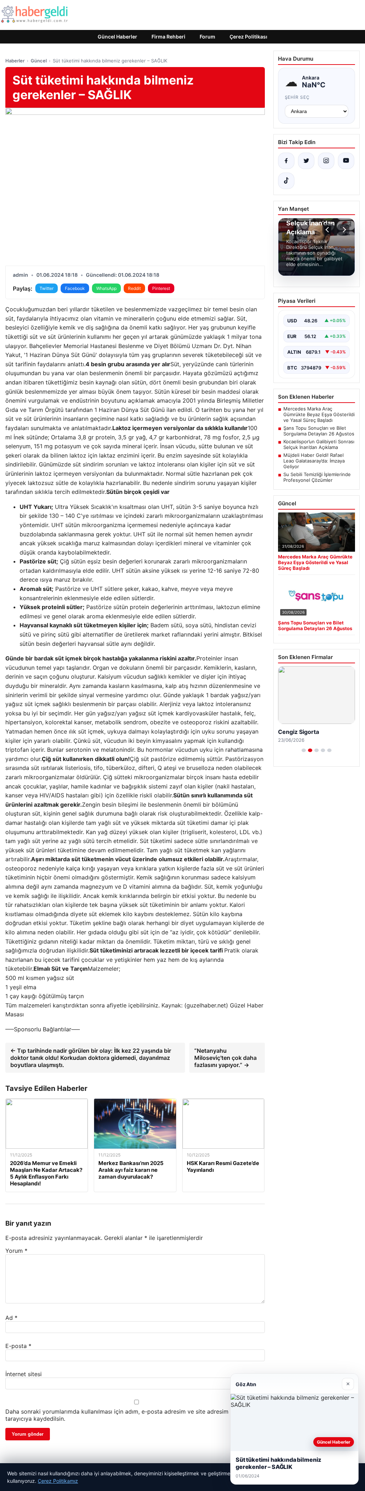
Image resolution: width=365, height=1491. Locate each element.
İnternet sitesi (23, 1374)
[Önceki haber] (328, 230)
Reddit (134, 288)
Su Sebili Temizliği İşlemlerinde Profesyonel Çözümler (317, 477)
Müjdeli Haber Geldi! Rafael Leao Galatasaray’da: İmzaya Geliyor (314, 460)
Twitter (46, 288)
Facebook (75, 288)
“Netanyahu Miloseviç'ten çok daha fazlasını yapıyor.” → (225, 1057)
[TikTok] (286, 181)
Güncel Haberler (117, 37)
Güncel (39, 60)
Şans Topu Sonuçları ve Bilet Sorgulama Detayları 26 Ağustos (318, 430)
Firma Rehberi (168, 37)
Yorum (16, 1250)
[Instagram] (326, 161)
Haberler (15, 60)
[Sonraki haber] (343, 230)
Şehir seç (297, 97)
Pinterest (161, 288)
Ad (11, 1317)
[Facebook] (286, 161)
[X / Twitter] (306, 161)
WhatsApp (106, 288)
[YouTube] (346, 161)
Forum (207, 37)
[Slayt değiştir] (304, 750)
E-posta (18, 1345)
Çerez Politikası (248, 37)
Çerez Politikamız (58, 1481)
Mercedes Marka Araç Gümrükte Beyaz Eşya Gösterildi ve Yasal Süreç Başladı (319, 414)
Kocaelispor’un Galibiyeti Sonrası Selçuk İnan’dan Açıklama (318, 444)
